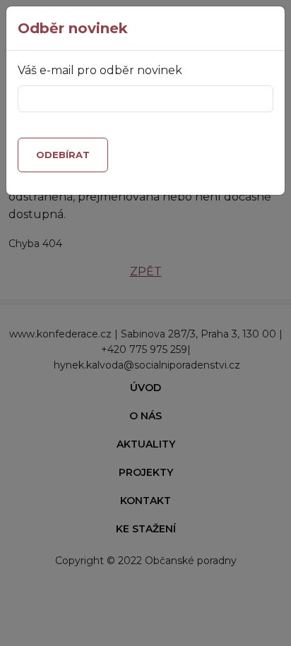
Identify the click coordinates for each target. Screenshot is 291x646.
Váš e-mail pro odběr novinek (100, 70)
